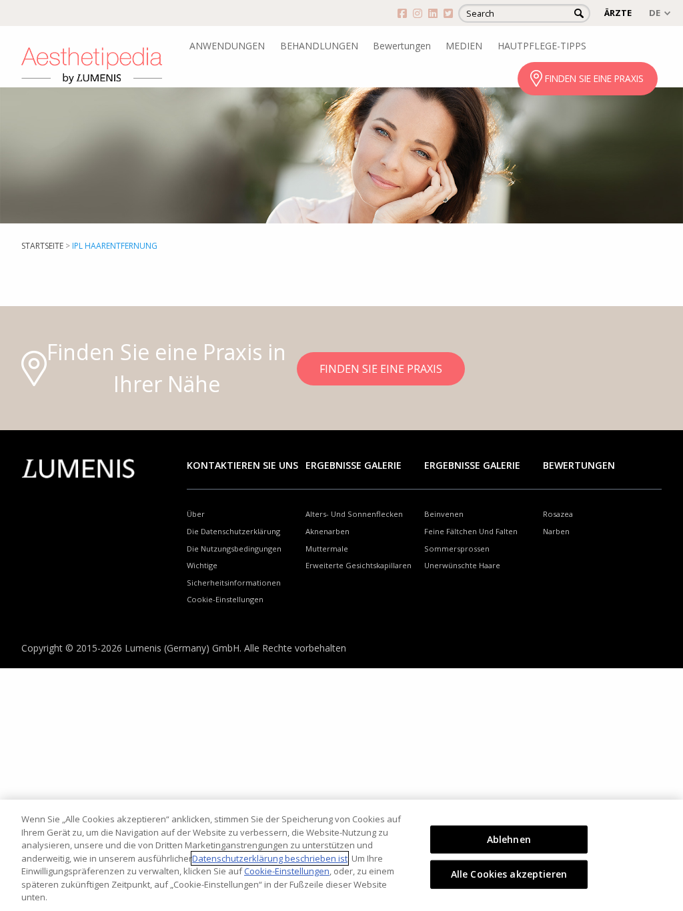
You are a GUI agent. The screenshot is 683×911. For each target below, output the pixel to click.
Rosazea (558, 514)
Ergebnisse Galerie (353, 465)
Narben (556, 531)
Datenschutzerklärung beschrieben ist (270, 858)
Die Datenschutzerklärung (233, 531)
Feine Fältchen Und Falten (471, 531)
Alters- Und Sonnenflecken (354, 514)
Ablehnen (509, 838)
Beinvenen (444, 514)
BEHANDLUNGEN (319, 45)
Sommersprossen (457, 549)
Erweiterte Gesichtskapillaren (358, 565)
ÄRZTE (618, 13)
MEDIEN (464, 45)
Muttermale (326, 549)
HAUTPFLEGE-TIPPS (542, 45)
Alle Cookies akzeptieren (509, 874)
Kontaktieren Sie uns (242, 465)
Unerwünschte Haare (462, 565)
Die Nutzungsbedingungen (234, 549)
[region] (341, 855)
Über (196, 514)
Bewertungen (402, 45)
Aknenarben (327, 531)
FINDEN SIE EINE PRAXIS (594, 78)
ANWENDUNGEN (227, 45)
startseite (42, 245)
